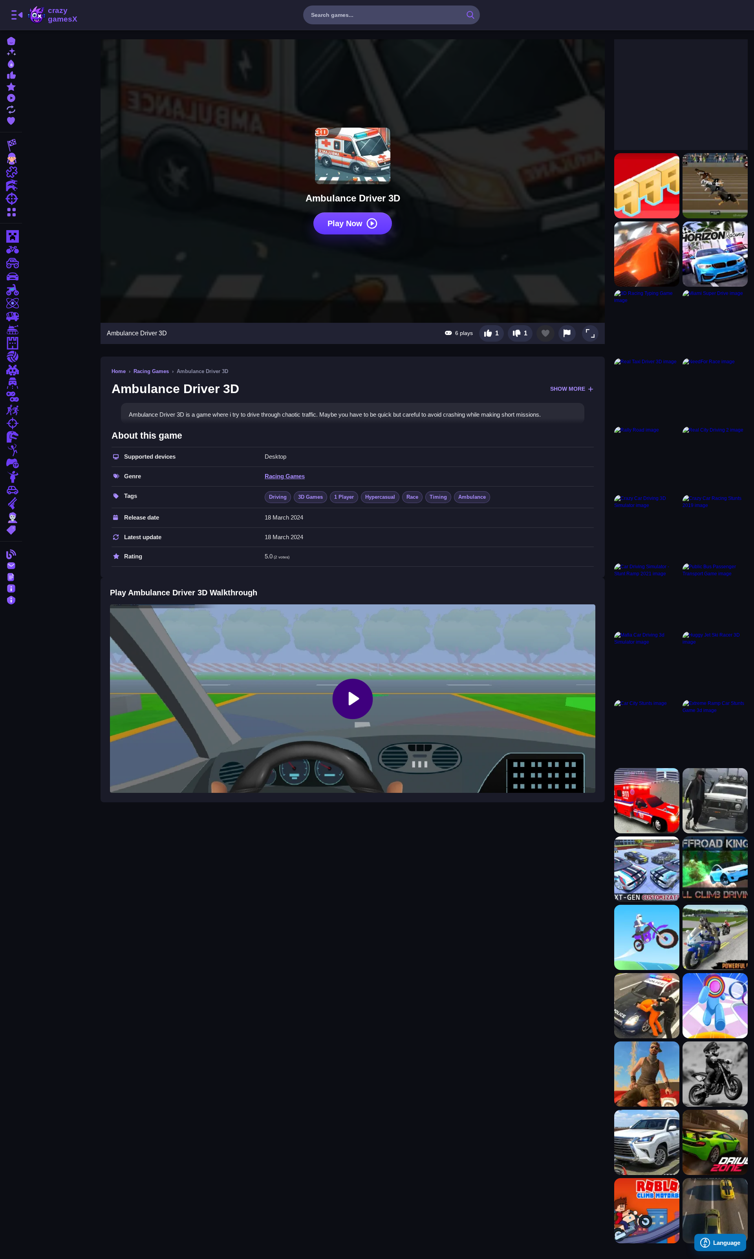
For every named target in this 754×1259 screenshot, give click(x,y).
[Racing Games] (11, 145)
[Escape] (11, 410)
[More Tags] (11, 529)
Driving (278, 497)
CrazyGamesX (60, 15)
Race (412, 497)
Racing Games (151, 371)
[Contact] (11, 565)
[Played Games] (11, 97)
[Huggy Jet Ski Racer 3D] (715, 664)
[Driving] (11, 383)
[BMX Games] (11, 249)
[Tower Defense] (11, 343)
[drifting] (11, 276)
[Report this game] (567, 333)
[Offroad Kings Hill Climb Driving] (715, 869)
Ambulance (472, 497)
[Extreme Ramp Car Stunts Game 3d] (715, 732)
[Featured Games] (11, 85)
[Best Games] (11, 63)
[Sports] (11, 356)
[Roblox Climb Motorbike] (646, 1210)
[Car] (11, 490)
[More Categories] (11, 211)
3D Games (310, 497)
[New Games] (11, 51)
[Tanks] (11, 330)
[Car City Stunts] (646, 732)
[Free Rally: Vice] (646, 1074)
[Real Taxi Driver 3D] (646, 390)
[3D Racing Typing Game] (646, 322)
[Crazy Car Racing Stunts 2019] (715, 527)
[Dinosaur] (11, 436)
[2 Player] (11, 396)
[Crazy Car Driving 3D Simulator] (646, 527)
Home (119, 371)
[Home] (11, 40)
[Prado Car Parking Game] (646, 1142)
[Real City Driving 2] (715, 459)
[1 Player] (11, 463)
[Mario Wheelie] (715, 1074)
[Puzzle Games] (11, 172)
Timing (438, 497)
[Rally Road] (646, 459)
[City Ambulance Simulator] (646, 800)
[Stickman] (11, 450)
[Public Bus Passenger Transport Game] (715, 595)
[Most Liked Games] (11, 74)
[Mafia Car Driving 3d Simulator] (646, 664)
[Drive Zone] (715, 1142)
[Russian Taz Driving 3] (715, 800)
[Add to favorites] (545, 333)
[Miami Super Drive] (715, 322)
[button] (590, 333)
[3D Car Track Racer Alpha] (646, 254)
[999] (646, 185)
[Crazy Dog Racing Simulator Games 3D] (715, 185)
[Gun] (11, 503)
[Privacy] (11, 599)
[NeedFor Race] (715, 390)
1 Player (344, 497)
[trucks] (11, 316)
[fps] (11, 423)
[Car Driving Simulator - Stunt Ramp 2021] (646, 595)
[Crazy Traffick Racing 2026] (715, 1210)
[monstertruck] (11, 263)
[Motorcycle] (11, 289)
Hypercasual (380, 497)
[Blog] (11, 553)
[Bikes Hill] (646, 937)
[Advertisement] (673, 88)
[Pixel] (11, 370)
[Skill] (11, 303)
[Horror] (11, 476)
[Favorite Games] (11, 120)
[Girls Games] (11, 158)
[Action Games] (11, 185)
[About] (11, 587)
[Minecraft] (11, 236)
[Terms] (11, 576)
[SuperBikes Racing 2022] (715, 937)
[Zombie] (11, 516)
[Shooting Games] (11, 198)
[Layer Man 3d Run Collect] (715, 1005)
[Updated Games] (11, 108)
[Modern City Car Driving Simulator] (646, 869)
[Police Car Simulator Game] (646, 1005)
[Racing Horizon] (715, 254)
